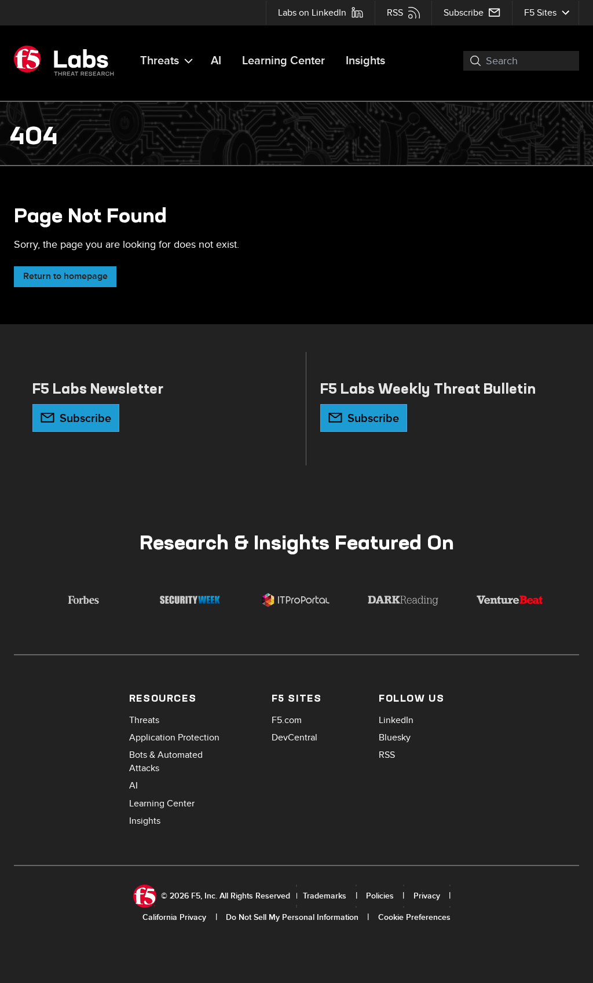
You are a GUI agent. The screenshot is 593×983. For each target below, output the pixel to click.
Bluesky (395, 737)
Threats (159, 61)
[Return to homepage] (69, 60)
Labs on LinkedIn (312, 13)
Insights (365, 61)
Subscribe (464, 13)
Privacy (426, 896)
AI (216, 61)
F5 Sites (540, 13)
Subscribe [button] (85, 419)
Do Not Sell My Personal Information (292, 917)
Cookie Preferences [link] (414, 917)
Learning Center (283, 61)
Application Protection (174, 737)
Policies (380, 896)
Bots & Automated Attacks (166, 761)
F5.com (287, 720)
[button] (469, 60)
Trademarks (324, 896)
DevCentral (294, 737)
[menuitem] (320, 13)
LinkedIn (396, 720)
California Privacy (174, 917)
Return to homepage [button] (65, 276)
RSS (395, 13)
